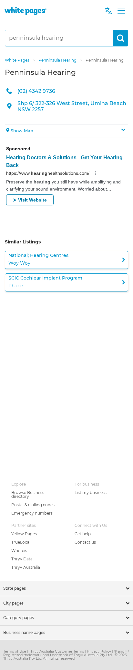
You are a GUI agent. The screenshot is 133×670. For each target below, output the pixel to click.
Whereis (19, 550)
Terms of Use (15, 651)
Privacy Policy (99, 651)
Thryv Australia (25, 567)
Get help (83, 533)
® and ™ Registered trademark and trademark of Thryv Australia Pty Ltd (66, 653)
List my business (91, 492)
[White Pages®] (25, 11)
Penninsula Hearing (57, 60)
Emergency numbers (32, 513)
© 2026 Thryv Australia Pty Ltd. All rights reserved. (65, 657)
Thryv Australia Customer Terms (57, 651)
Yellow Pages (24, 533)
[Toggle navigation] (121, 11)
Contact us (85, 542)
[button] (66, 131)
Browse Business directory (27, 494)
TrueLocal (20, 542)
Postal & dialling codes (33, 504)
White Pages (17, 60)
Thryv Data (22, 559)
